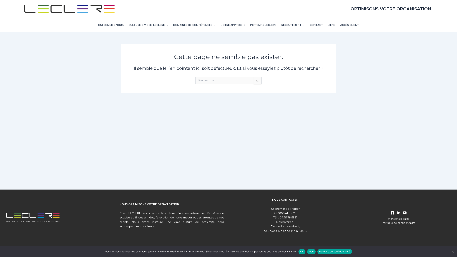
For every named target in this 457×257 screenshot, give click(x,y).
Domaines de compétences (192, 25)
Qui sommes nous (111, 25)
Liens (331, 25)
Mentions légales (398, 218)
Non (311, 251)
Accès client (349, 25)
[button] (166, 25)
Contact (316, 25)
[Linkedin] (399, 213)
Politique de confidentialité (398, 223)
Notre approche (232, 25)
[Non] (452, 251)
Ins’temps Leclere (263, 25)
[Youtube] (405, 213)
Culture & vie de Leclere (147, 25)
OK (302, 251)
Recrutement (291, 25)
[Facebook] (393, 213)
